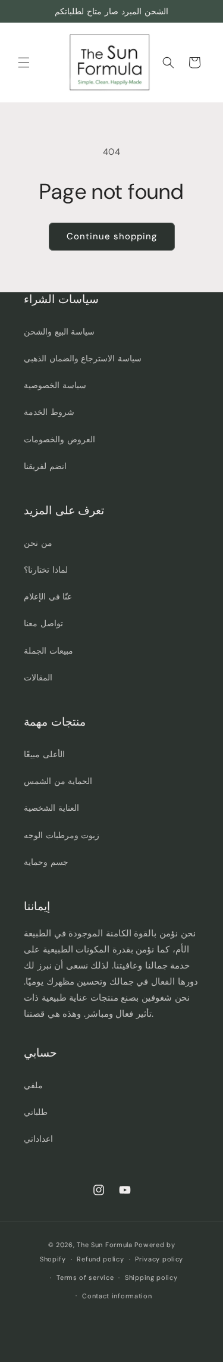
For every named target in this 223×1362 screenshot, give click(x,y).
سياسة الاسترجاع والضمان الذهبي (83, 358)
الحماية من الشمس (58, 781)
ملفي (33, 1085)
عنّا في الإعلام (48, 596)
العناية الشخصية (51, 807)
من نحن (38, 543)
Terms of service (85, 1277)
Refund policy (100, 1259)
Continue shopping (112, 236)
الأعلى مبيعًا (44, 754)
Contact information (117, 1296)
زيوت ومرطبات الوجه (61, 835)
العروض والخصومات (59, 439)
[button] (24, 62)
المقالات (38, 677)
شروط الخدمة (49, 412)
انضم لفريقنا (45, 466)
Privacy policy (159, 1259)
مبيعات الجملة (48, 650)
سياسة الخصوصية (55, 385)
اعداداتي (38, 1138)
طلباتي (36, 1112)
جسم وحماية (46, 862)
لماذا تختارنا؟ (46, 569)
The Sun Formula (105, 1245)
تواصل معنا (43, 623)
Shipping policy (151, 1277)
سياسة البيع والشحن (59, 331)
